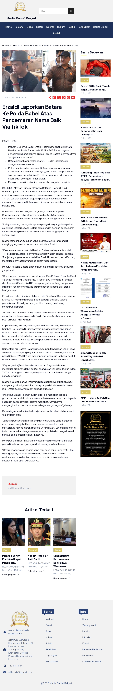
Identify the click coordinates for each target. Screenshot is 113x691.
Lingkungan (51, 655)
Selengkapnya (9, 574)
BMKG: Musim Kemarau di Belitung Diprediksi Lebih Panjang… (94, 221)
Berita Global (52, 661)
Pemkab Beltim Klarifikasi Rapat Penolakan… (11, 559)
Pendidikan (51, 649)
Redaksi (86, 631)
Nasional (33, 550)
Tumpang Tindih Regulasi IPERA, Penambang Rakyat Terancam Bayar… (95, 176)
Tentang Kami (89, 625)
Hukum (16, 45)
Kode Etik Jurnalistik (91, 661)
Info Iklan (86, 637)
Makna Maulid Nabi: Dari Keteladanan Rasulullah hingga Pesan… (94, 266)
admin (7, 97)
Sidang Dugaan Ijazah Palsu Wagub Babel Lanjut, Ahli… (93, 356)
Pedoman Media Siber (92, 649)
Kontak (86, 643)
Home (5, 45)
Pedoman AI (88, 655)
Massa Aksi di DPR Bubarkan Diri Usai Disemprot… (91, 131)
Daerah (6, 550)
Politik (49, 643)
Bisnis (48, 631)
